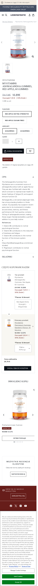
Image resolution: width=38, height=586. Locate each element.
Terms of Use (26, 566)
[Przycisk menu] (2, 15)
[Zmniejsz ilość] (5, 141)
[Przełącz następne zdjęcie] (34, 42)
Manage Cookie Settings (18, 570)
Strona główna (7, 22)
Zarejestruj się (18, 496)
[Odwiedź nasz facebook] (11, 505)
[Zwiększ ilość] (19, 141)
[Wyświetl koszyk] (33, 15)
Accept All (18, 582)
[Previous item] (3, 415)
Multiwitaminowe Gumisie (12, 425)
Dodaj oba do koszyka (17, 368)
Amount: (6, 126)
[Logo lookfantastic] (18, 15)
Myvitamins (8, 80)
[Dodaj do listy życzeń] (30, 151)
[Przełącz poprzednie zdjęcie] (1, 42)
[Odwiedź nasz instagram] (20, 505)
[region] (18, 548)
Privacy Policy (13, 566)
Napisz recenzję (18, 474)
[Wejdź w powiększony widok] (33, 57)
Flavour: (6, 109)
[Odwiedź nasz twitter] (15, 505)
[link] (29, 15)
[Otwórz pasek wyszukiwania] (6, 15)
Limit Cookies (18, 576)
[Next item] (32, 415)
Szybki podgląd (19, 438)
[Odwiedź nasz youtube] (25, 505)
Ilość (4, 137)
